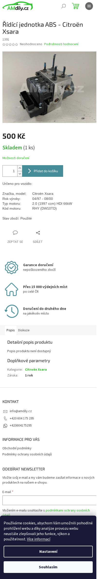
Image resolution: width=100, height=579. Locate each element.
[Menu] (89, 6)
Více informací (38, 539)
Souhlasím (48, 567)
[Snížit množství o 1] (19, 174)
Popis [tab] (11, 330)
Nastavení (48, 551)
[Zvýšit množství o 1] (19, 168)
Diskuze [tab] (24, 330)
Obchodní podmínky (17, 448)
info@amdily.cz (21, 411)
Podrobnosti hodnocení (61, 44)
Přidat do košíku (46, 171)
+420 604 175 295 (22, 418)
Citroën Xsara (36, 369)
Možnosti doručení (15, 158)
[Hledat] (63, 6)
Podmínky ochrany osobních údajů (27, 454)
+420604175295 (21, 425)
